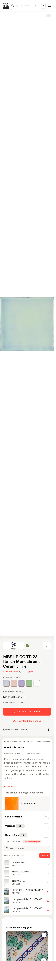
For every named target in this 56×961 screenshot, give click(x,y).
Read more (10, 786)
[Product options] (44, 935)
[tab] (21, 702)
